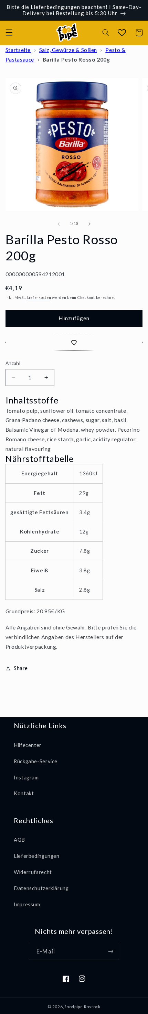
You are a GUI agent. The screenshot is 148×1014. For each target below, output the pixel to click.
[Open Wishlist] (121, 33)
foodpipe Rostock (83, 1006)
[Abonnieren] (110, 951)
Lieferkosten (39, 297)
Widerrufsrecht (33, 872)
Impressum (27, 904)
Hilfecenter (28, 745)
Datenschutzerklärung (41, 888)
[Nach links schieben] (58, 223)
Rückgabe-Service (35, 761)
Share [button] (21, 668)
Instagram (26, 777)
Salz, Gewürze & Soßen (68, 49)
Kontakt (24, 793)
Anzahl (13, 363)
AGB (19, 840)
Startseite (18, 49)
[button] (9, 33)
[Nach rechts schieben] (89, 223)
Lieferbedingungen (37, 856)
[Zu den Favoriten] (74, 342)
